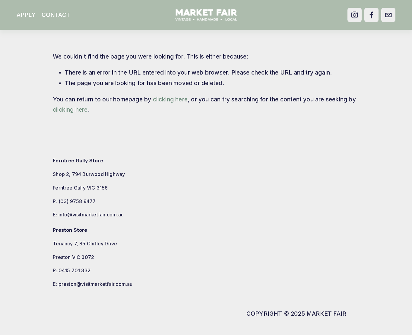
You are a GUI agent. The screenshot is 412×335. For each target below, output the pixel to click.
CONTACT (56, 14)
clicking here (170, 99)
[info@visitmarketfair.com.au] (388, 15)
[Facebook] (371, 15)
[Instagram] (354, 15)
